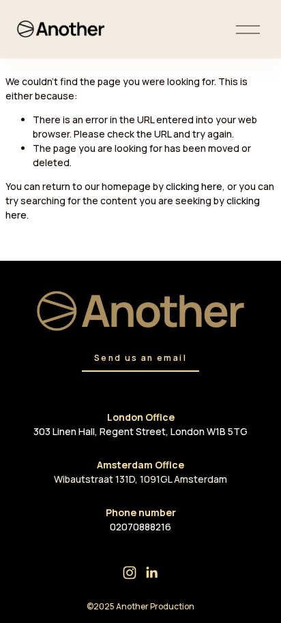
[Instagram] (129, 572)
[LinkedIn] (151, 572)
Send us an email (140, 358)
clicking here (194, 186)
